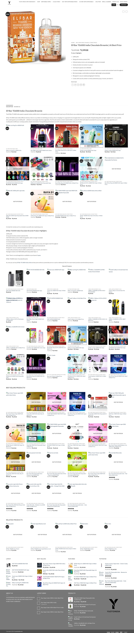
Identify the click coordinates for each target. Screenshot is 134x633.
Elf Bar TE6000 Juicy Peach (12, 548)
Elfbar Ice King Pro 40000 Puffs (13, 150)
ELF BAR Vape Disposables (86, 1)
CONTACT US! (115, 1)
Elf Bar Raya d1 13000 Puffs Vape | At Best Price (42, 215)
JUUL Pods (98, 1)
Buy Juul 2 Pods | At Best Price (54, 376)
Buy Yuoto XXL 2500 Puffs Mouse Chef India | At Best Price (15, 505)
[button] (114, 4)
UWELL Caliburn (106, 1)
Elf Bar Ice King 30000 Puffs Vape (88, 150)
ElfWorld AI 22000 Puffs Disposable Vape (41, 183)
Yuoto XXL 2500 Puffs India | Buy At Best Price (35, 414)
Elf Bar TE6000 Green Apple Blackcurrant (41, 548)
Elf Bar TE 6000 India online (24, 262)
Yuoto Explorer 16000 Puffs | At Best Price (97, 376)
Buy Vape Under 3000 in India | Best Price (52, 598)
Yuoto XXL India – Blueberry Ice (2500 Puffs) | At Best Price (36, 505)
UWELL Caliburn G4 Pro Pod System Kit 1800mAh (15, 319)
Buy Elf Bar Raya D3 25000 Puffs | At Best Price (66, 183)
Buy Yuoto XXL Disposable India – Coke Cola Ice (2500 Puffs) (77, 505)
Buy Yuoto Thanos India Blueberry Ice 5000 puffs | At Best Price (118, 445)
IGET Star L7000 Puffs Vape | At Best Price (117, 414)
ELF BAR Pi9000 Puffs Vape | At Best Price (65, 215)
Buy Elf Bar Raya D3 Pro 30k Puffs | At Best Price (65, 151)
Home (73, 42)
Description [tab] (9, 106)
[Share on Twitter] (75, 84)
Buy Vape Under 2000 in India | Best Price (52, 612)
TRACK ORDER (123, 1)
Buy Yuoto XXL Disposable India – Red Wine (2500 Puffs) (118, 474)
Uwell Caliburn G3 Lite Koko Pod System (117, 291)
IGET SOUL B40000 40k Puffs (13, 290)
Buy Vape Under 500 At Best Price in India (52, 607)
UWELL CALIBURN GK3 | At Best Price (15, 347)
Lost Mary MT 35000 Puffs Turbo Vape (36, 347)
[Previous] (6, 407)
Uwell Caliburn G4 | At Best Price (76, 319)
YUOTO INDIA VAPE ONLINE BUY (27, 1)
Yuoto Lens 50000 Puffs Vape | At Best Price (56, 291)
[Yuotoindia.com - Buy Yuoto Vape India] (9, 3)
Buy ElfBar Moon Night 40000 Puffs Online (41, 150)
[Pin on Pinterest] (81, 84)
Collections (56, 1)
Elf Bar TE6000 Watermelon (87, 548)
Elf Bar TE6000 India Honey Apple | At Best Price (65, 549)
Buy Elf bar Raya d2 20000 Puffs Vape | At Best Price (116, 183)
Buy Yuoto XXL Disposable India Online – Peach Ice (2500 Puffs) (56, 474)
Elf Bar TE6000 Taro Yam (111, 548)
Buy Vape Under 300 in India (48, 602)
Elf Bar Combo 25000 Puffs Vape (113, 150)
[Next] (128, 407)
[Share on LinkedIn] (84, 84)
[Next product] (123, 11)
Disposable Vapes (46, 1)
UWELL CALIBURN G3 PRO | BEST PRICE (117, 319)
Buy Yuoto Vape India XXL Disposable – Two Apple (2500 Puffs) (77, 474)
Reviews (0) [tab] (17, 106)
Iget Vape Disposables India (69, 1)
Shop (38, 1)
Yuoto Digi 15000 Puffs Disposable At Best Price (97, 414)
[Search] (117, 4)
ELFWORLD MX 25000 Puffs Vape (14, 183)
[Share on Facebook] (72, 84)
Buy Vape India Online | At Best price (86, 42)
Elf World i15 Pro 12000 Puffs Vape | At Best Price (91, 183)
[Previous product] (126, 11)
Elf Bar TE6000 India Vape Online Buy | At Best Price (91, 216)
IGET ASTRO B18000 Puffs (53, 319)
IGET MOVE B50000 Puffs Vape (34, 290)
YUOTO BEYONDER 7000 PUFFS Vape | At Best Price (56, 414)
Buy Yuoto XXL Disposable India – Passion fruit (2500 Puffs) (35, 474)
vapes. (39, 255)
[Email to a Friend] (78, 84)
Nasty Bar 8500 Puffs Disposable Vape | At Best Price (36, 445)
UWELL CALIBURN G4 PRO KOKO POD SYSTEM (96, 291)
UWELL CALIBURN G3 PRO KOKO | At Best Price (97, 319)
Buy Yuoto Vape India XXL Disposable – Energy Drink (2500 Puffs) (56, 505)
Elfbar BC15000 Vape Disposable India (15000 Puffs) (17, 216)
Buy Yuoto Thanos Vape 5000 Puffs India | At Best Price (14, 414)
